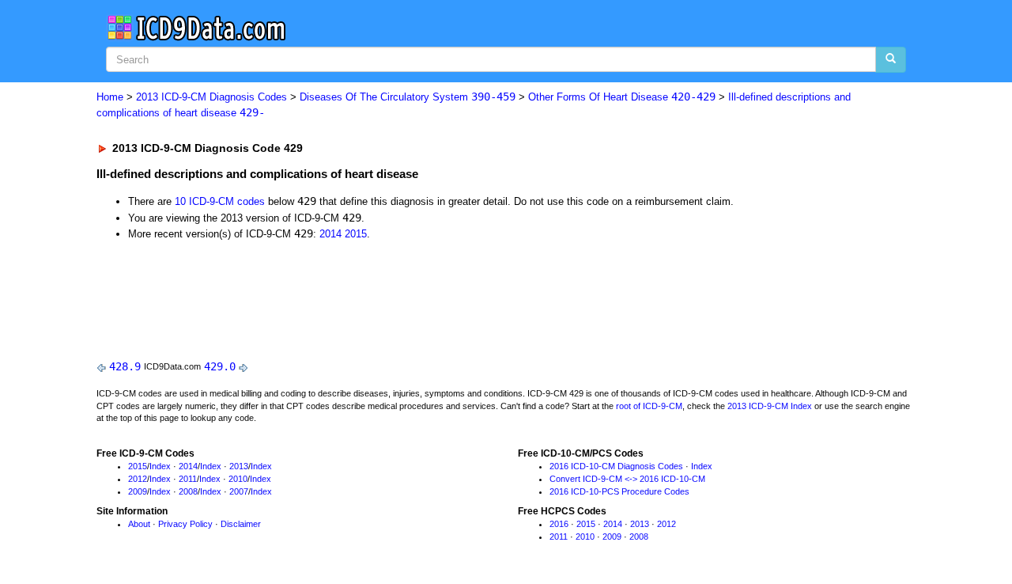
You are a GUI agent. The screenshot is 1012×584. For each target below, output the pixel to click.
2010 (237, 479)
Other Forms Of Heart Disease (622, 97)
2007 (238, 491)
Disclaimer (241, 524)
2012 (137, 479)
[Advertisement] (378, 296)
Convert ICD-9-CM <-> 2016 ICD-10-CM (627, 479)
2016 (558, 524)
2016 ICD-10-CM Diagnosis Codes (616, 466)
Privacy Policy (185, 524)
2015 (356, 234)
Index (160, 466)
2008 (188, 491)
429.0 (220, 366)
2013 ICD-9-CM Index (769, 406)
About (139, 524)
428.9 (125, 366)
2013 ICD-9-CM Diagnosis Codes (211, 97)
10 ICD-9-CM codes (220, 201)
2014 (330, 234)
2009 (137, 491)
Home (109, 97)
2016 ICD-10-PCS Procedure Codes (619, 491)
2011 (188, 479)
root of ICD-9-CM (649, 406)
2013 (238, 466)
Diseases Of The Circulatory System (407, 97)
